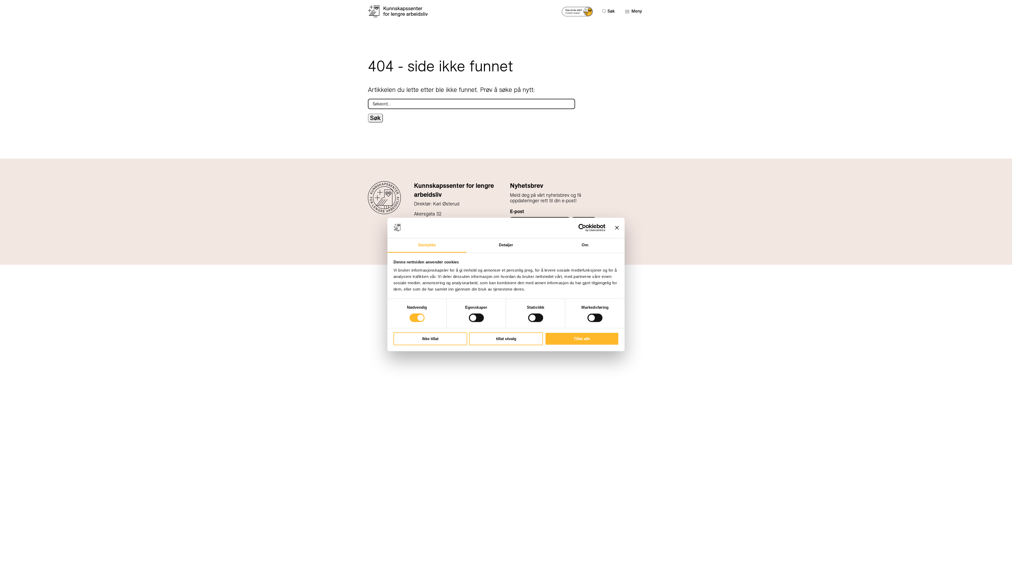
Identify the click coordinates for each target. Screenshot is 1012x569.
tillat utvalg (506, 338)
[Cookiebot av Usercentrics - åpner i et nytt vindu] (582, 228)
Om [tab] (585, 245)
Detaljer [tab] (506, 245)
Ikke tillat (430, 338)
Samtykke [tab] (427, 245)
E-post (517, 211)
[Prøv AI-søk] (577, 11)
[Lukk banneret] (617, 228)
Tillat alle (582, 338)
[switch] (476, 318)
